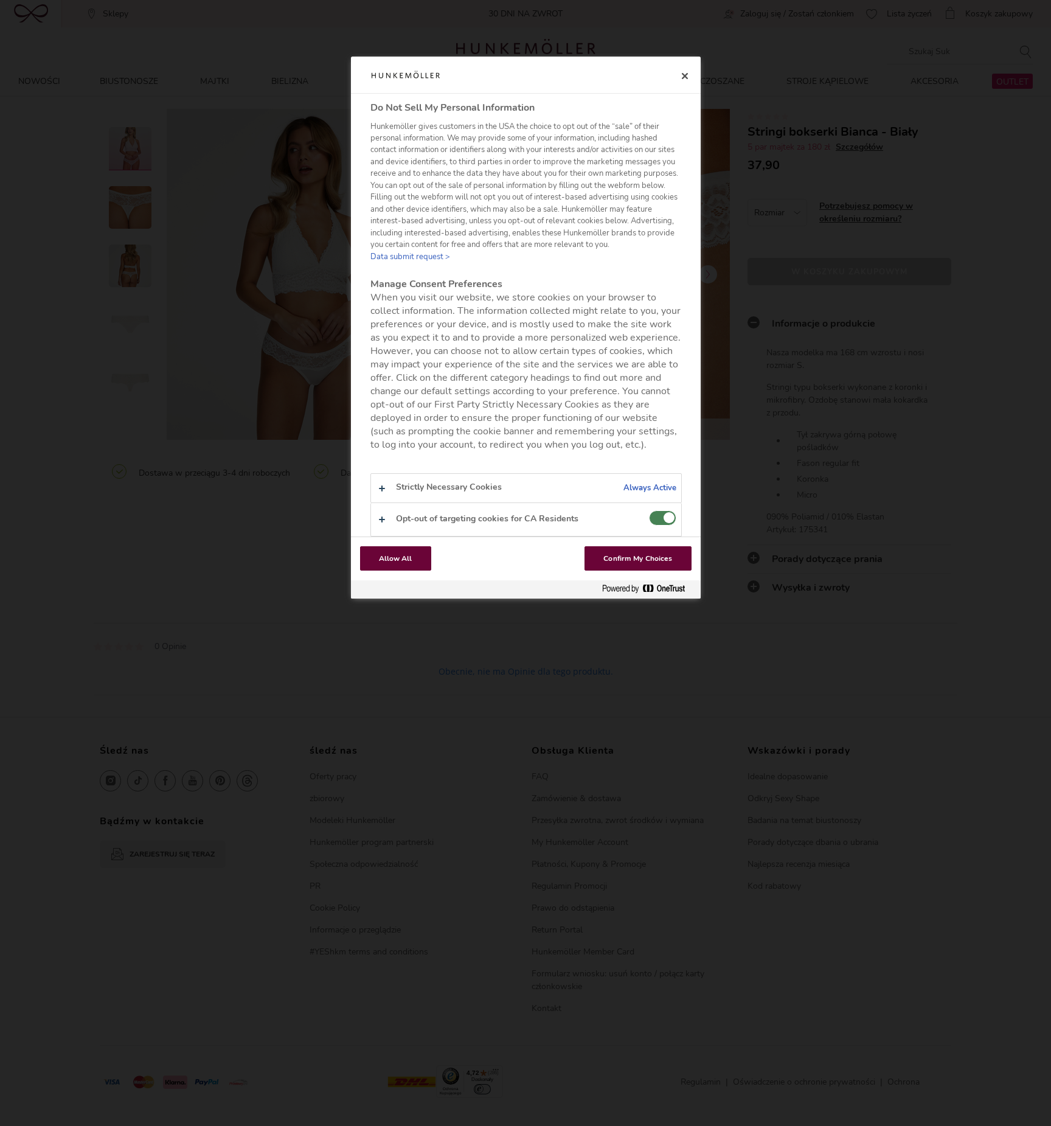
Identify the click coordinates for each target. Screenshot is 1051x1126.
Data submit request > (410, 256)
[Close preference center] (684, 76)
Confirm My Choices (637, 558)
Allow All (395, 558)
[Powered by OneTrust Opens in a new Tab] (648, 589)
